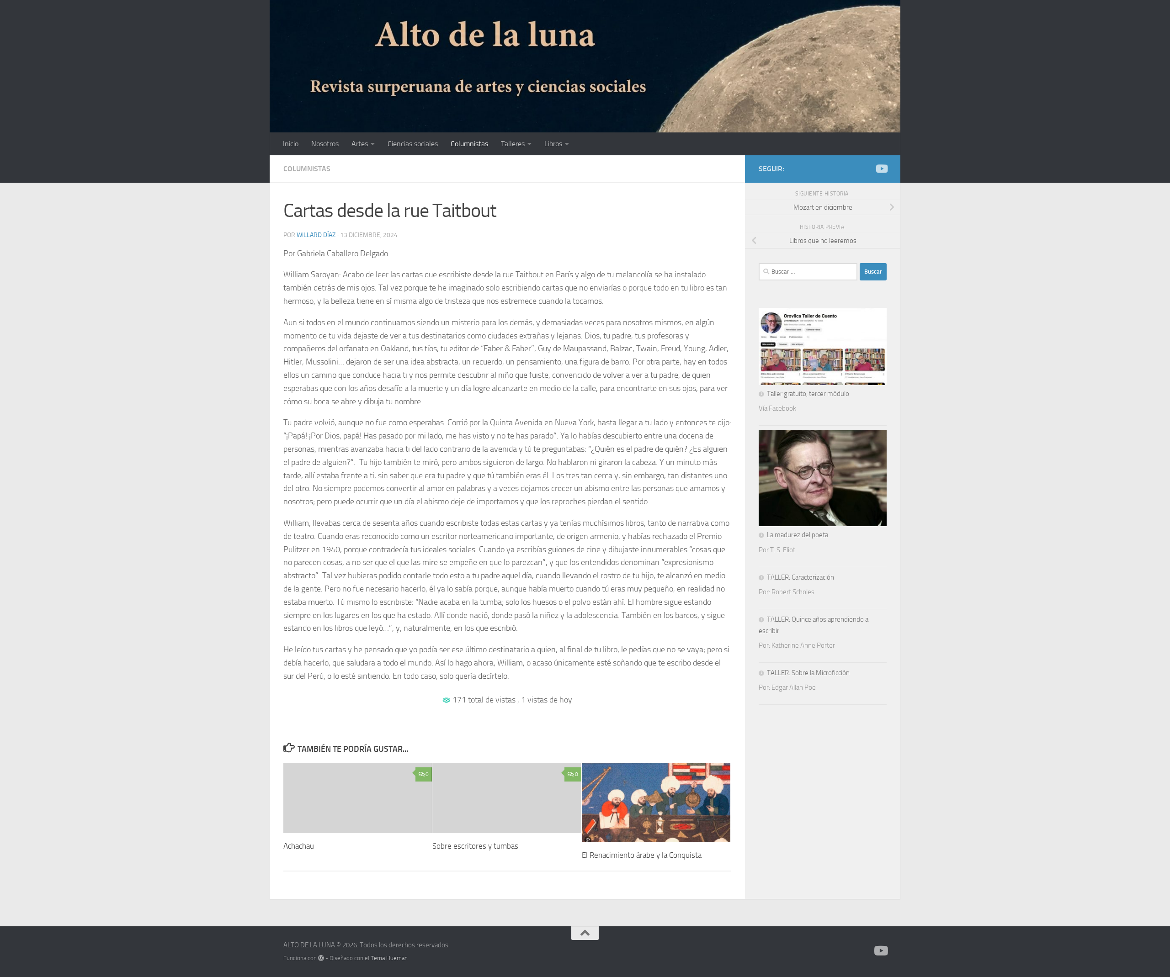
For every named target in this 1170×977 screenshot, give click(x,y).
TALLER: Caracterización (800, 577)
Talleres (513, 143)
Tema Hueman (389, 958)
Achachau (298, 845)
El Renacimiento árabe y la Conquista (642, 855)
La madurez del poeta (797, 535)
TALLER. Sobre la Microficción (808, 673)
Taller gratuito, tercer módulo (808, 394)
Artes (359, 143)
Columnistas (469, 143)
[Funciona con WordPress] (321, 958)
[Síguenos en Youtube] (881, 168)
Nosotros (325, 143)
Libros (553, 143)
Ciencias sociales (413, 143)
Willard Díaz (316, 235)
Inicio (290, 143)
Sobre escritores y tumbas (475, 845)
